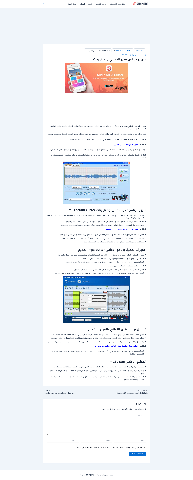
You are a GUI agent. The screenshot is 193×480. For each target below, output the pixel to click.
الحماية (82, 4)
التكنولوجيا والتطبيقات (118, 4)
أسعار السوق (72, 4)
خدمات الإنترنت (101, 4)
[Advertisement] (96, 29)
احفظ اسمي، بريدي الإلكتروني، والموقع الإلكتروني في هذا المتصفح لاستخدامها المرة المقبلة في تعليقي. (109, 447)
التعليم (90, 4)
